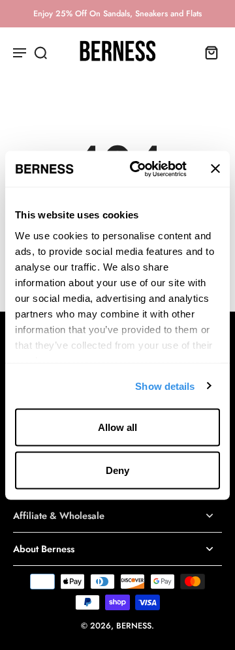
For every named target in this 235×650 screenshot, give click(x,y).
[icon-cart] (207, 52)
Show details (165, 385)
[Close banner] (215, 168)
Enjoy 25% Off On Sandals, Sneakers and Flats (117, 14)
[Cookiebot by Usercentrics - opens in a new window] (138, 168)
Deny (117, 469)
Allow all (117, 427)
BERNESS (133, 626)
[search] (40, 52)
